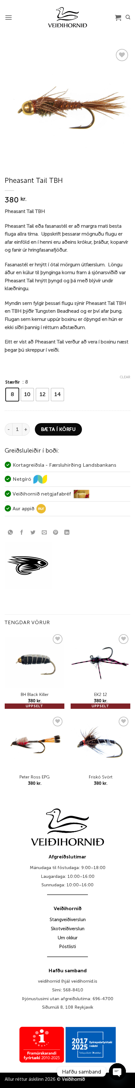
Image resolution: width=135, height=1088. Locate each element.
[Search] (128, 17)
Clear (125, 377)
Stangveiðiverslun (68, 919)
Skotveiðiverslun (67, 928)
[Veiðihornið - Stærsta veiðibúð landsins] (67, 17)
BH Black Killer (35, 694)
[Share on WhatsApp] (10, 533)
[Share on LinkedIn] (67, 533)
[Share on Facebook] (22, 533)
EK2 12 (100, 694)
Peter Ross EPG (34, 777)
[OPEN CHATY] (117, 1071)
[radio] (12, 394)
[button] (8, 17)
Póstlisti (67, 946)
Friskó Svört (100, 777)
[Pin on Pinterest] (56, 533)
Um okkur (67, 938)
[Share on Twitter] (33, 533)
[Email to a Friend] (44, 533)
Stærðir (12, 382)
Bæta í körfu (58, 429)
